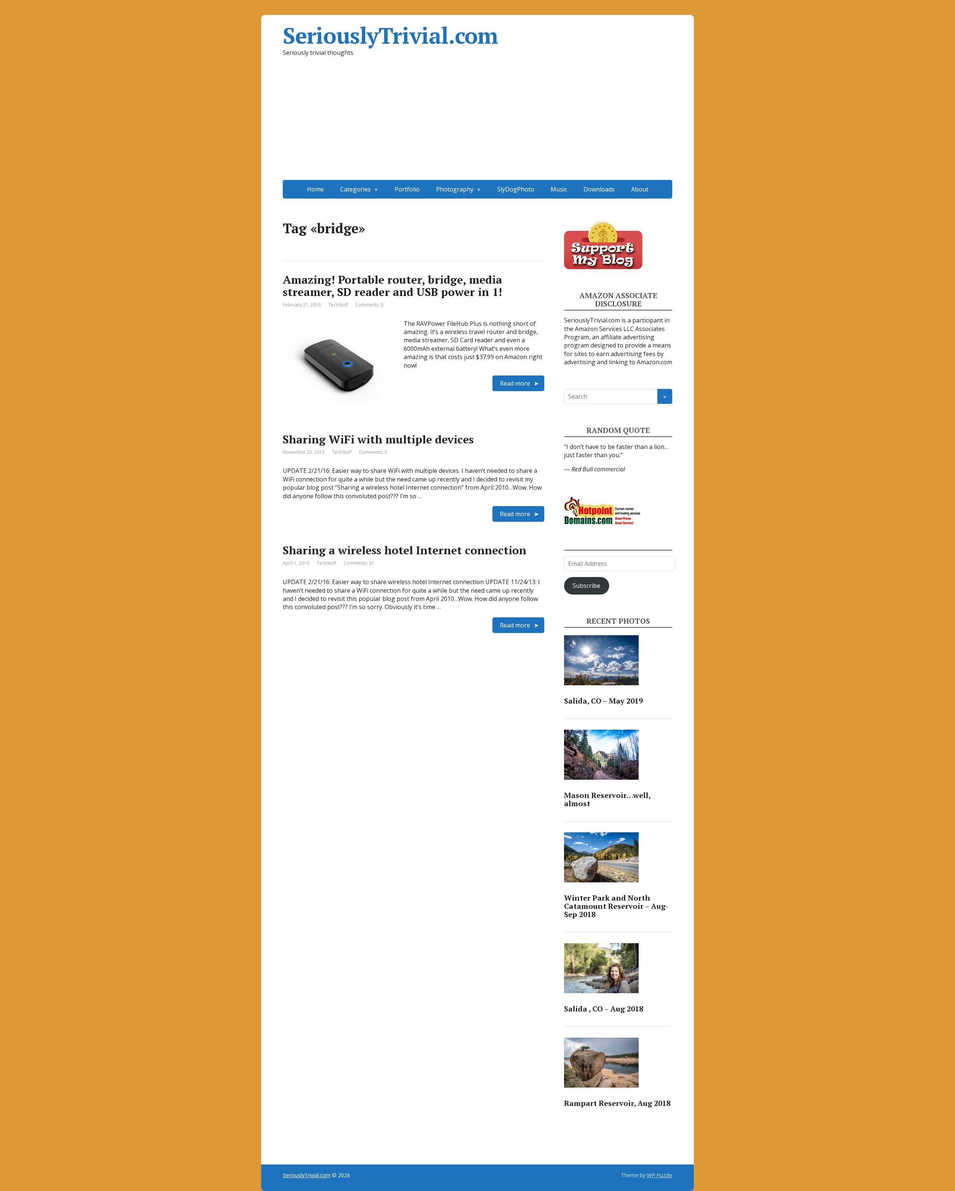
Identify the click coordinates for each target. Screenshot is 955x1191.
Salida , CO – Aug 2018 (603, 1009)
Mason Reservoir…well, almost (607, 799)
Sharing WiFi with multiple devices (378, 439)
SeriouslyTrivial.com (390, 35)
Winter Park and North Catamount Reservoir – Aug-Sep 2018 (616, 906)
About (639, 189)
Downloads (599, 189)
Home (315, 189)
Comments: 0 (369, 305)
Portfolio (407, 189)
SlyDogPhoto (515, 189)
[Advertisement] (477, 124)
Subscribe (586, 586)
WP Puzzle (659, 1175)
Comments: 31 (359, 563)
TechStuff (338, 305)
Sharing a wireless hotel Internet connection (404, 550)
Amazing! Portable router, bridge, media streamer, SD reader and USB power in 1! (392, 285)
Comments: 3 (373, 452)
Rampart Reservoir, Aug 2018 (617, 1103)
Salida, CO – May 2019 (603, 701)
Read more (515, 383)
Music (559, 189)
